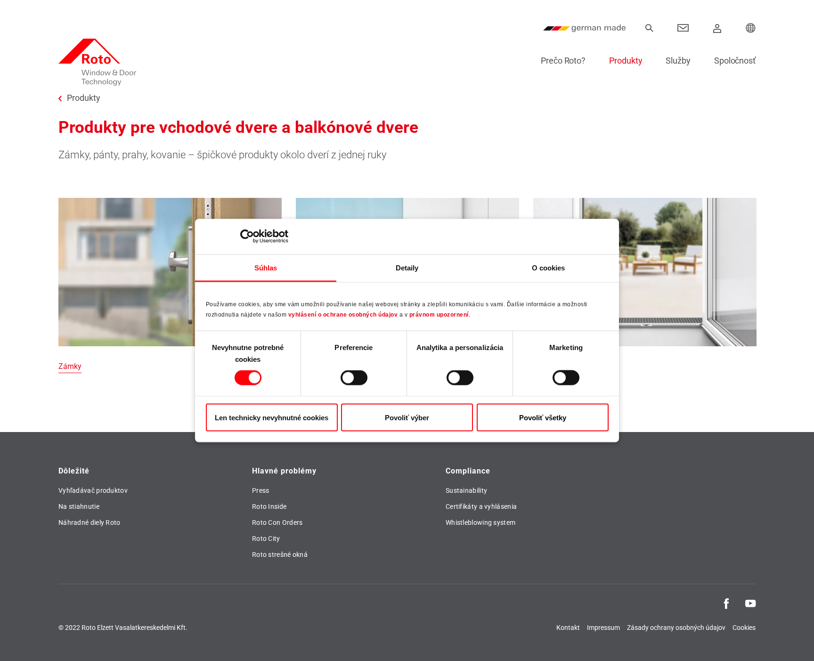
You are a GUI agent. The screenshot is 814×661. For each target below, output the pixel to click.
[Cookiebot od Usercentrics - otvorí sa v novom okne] (247, 236)
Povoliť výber (407, 417)
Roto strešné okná (280, 554)
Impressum (603, 627)
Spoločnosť (735, 60)
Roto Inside (269, 506)
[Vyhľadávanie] (649, 28)
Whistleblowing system (480, 522)
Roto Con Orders (277, 522)
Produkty (625, 60)
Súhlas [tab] (265, 267)
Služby (678, 60)
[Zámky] (170, 286)
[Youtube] (750, 602)
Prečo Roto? (563, 60)
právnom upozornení (439, 314)
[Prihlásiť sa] (717, 28)
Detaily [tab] (407, 267)
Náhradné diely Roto (89, 522)
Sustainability (466, 490)
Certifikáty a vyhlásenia (481, 506)
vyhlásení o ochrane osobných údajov (343, 314)
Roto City (266, 538)
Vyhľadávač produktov (93, 490)
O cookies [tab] (548, 267)
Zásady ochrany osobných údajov (676, 627)
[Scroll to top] (794, 641)
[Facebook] (726, 602)
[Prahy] (645, 286)
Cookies (744, 627)
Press (260, 490)
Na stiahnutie (78, 506)
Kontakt (568, 627)
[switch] (354, 377)
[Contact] (683, 28)
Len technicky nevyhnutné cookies (271, 417)
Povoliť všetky (542, 417)
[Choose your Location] (751, 28)
